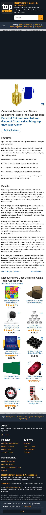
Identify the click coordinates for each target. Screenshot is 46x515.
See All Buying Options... (10, 271)
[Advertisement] (23, 55)
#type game (29, 417)
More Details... (36, 271)
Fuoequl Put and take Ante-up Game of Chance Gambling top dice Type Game (21, 121)
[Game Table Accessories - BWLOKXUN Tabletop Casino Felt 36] (42, 363)
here (40, 265)
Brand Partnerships (8, 461)
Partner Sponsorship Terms (11, 467)
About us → (5, 435)
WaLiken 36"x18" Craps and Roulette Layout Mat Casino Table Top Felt (11, 352)
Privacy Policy (6, 449)
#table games (39, 417)
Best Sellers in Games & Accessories (26, 4)
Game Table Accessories (30, 114)
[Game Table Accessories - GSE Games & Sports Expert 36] (19, 363)
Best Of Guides (29, 446)
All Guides (27, 443)
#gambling (23, 419)
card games (39, 27)
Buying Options (11, 130)
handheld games (16, 27)
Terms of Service (7, 452)
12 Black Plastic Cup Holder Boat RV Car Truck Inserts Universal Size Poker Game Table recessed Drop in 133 (34, 352)
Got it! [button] (22, 511)
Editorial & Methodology (9, 443)
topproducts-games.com (13, 487)
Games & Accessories (14, 111)
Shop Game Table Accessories (12, 283)
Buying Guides (29, 449)
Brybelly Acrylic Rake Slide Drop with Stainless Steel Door (11, 302)
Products (27, 452)
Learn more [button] (27, 506)
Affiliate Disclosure (7, 446)
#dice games (10, 417)
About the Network (7, 464)
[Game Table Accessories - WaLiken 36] (19, 338)
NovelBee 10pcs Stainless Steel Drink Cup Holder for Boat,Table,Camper (34, 327)
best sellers (28, 27)
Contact (4, 470)
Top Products (5, 483)
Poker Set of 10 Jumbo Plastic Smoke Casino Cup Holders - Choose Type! (34, 302)
